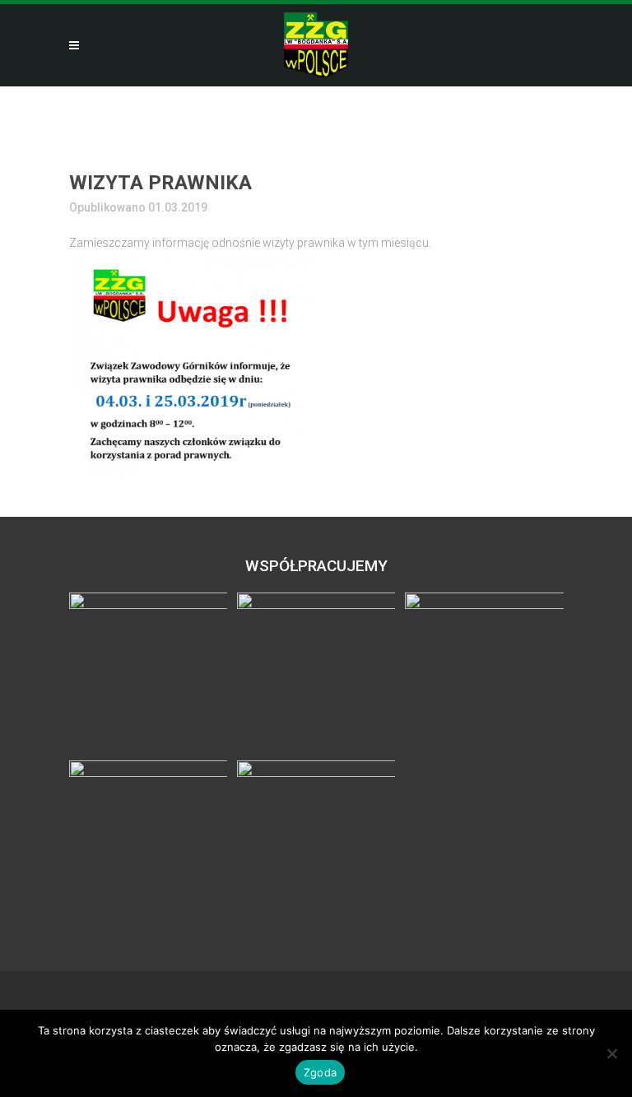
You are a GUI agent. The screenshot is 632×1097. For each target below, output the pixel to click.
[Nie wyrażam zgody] (611, 1053)
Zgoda (320, 1072)
